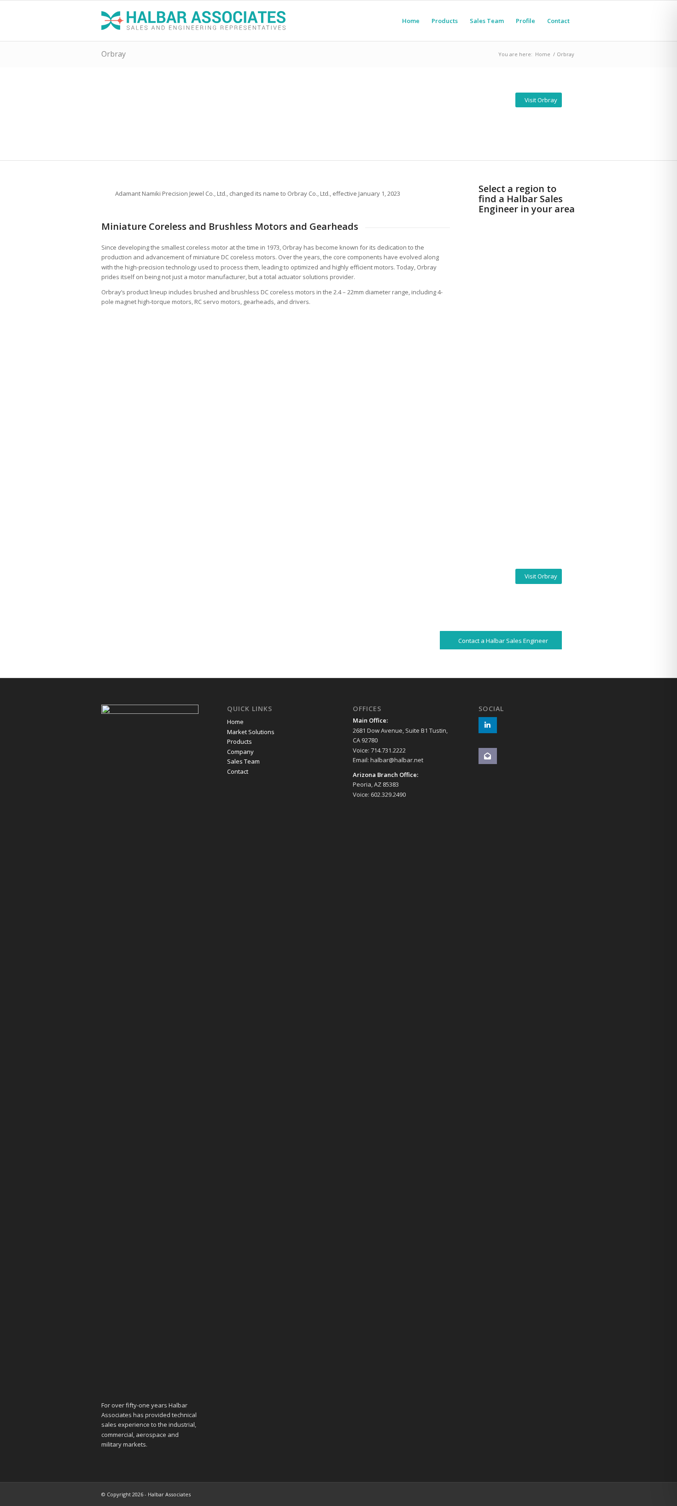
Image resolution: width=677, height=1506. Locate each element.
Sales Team (243, 761)
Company (240, 751)
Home (235, 722)
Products (239, 741)
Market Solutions (250, 732)
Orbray (113, 54)
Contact (237, 771)
